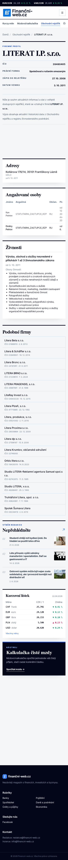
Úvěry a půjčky (10, 806)
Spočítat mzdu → (15, 669)
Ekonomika (41, 806)
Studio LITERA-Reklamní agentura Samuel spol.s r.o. (33, 473)
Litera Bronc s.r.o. (15, 362)
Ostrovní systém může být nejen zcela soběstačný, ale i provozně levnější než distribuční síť (30, 574)
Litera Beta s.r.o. (14, 340)
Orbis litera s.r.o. (14, 460)
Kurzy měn (8, 23)
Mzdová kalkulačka (27, 23)
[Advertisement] (34, 141)
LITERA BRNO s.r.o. (15, 373)
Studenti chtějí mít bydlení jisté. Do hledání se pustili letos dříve (28, 539)
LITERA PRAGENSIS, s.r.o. (19, 384)
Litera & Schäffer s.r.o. (17, 351)
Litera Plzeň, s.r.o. (15, 406)
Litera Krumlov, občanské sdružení (25, 449)
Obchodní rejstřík (50, 23)
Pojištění (40, 798)
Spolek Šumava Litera (17, 508)
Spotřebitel (8, 802)
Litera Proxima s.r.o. (16, 427)
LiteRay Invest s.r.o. (16, 395)
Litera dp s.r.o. (13, 438)
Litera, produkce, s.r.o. (18, 417)
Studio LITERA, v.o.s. (17, 486)
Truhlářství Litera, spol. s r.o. (21, 497)
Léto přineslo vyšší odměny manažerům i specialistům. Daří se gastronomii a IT (27, 556)
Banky (6, 798)
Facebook (8, 822)
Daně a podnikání (45, 802)
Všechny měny (12, 633)
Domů (6, 34)
